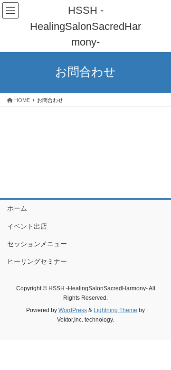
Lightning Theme (115, 310)
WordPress (72, 310)
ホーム (17, 208)
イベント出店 (27, 226)
